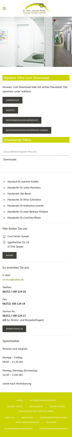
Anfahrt (9, 255)
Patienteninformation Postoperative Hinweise (27, 130)
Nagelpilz (10, 110)
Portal (20, 400)
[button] (4, 8)
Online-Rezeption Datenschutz (54, 428)
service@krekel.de (13, 279)
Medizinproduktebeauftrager (53, 417)
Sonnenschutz (12, 100)
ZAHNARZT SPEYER (57, 406)
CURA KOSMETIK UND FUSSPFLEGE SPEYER (36, 411)
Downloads (9, 159)
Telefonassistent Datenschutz (18, 428)
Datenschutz (27, 417)
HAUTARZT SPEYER (14, 406)
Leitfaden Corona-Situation (42, 400)
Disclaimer (51, 422)
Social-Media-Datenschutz (28, 422)
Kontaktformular (14, 329)
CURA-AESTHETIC (36, 406)
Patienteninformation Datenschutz (22, 120)
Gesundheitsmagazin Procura (20, 151)
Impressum (10, 417)
